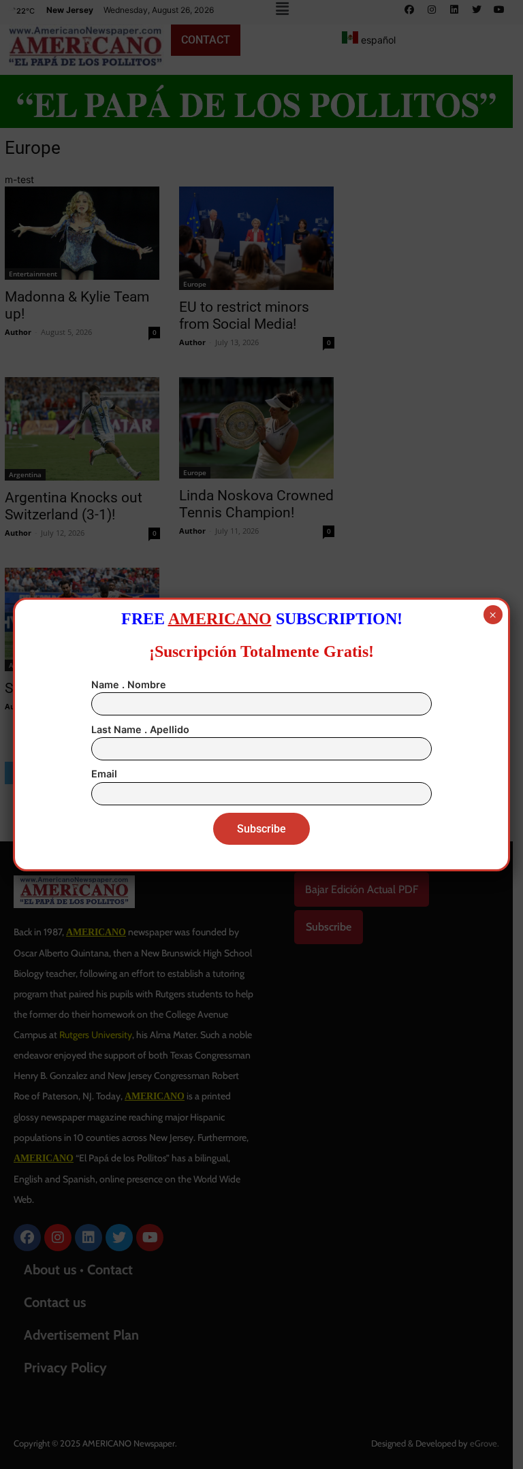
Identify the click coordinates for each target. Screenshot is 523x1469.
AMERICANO (220, 619)
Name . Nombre (128, 684)
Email (104, 773)
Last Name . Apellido (140, 729)
